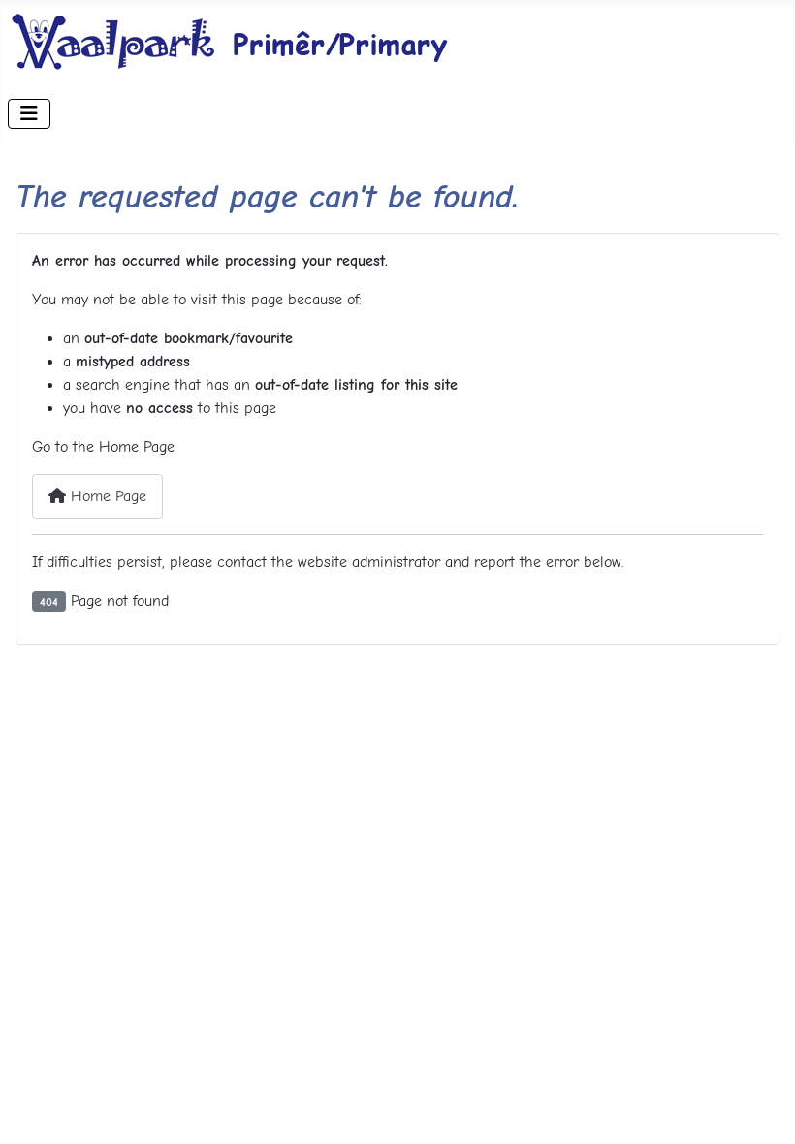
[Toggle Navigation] (29, 114)
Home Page (106, 496)
